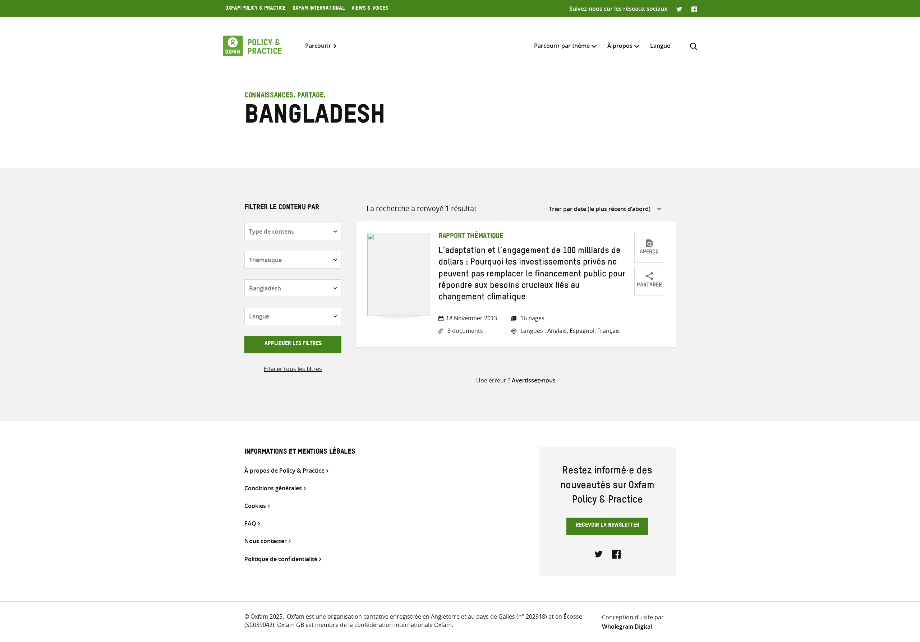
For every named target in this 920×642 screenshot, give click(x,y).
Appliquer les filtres (293, 344)
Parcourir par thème (562, 46)
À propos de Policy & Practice (284, 470)
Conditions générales (273, 488)
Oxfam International (319, 9)
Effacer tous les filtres (293, 369)
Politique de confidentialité (280, 559)
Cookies (255, 506)
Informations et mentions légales (299, 452)
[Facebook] (694, 9)
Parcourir (318, 45)
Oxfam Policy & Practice (255, 9)
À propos (619, 46)
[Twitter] (679, 8)
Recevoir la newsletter (607, 525)
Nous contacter (265, 541)
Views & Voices (369, 9)
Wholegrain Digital (627, 626)
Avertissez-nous (534, 380)
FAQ (250, 523)
